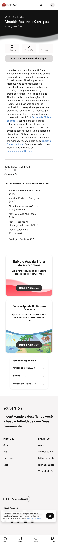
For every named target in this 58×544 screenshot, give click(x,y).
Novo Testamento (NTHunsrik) (18, 231)
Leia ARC (12, 50)
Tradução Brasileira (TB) (22, 239)
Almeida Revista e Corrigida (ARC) (24, 200)
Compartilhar (46, 50)
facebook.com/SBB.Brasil (20, 151)
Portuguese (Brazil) (15, 26)
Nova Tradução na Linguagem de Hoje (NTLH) (23, 223)
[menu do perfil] (50, 5)
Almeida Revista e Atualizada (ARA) (24, 192)
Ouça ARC (29, 50)
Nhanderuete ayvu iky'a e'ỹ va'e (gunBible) (23, 208)
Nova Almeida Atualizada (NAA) (22, 215)
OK (50, 516)
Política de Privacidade (34, 518)
